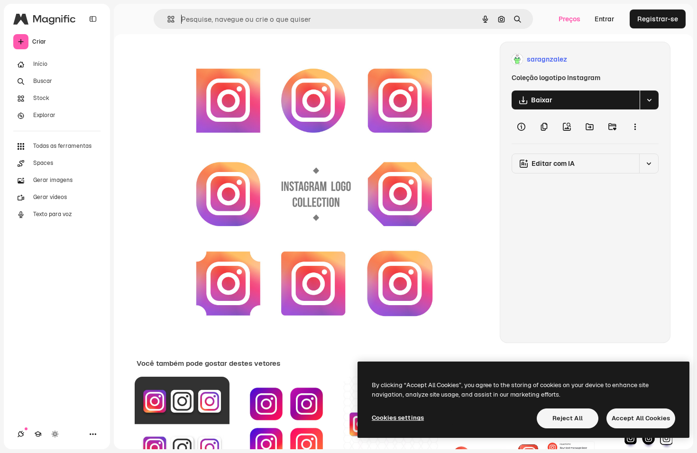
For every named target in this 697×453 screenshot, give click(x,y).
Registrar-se (657, 19)
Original (224, 59)
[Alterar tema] (55, 434)
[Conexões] (20, 434)
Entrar (604, 19)
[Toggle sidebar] (93, 19)
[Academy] (38, 434)
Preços (569, 19)
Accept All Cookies (641, 418)
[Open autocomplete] (167, 19)
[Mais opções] (634, 126)
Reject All (567, 418)
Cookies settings (398, 418)
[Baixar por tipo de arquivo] (649, 100)
